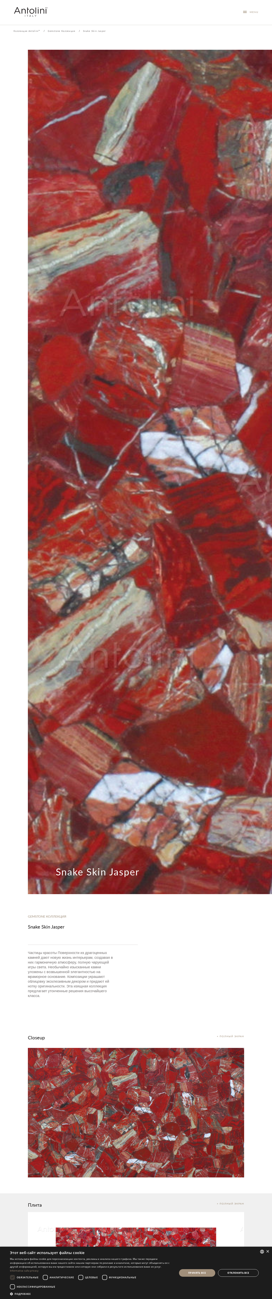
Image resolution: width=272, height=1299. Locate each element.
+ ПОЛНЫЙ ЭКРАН (230, 1036)
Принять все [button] (197, 1273)
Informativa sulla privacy (24, 1270)
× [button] (267, 1251)
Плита (35, 1204)
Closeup (36, 1037)
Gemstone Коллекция (61, 30)
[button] (91, 1293)
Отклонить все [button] (238, 1273)
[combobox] (262, 1252)
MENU (252, 12)
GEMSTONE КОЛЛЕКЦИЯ (47, 916)
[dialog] (136, 1273)
